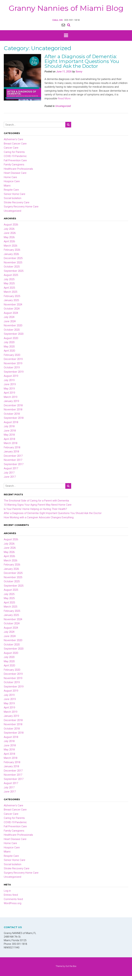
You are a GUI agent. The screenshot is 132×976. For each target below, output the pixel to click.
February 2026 (12, 249)
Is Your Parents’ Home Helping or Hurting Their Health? (35, 509)
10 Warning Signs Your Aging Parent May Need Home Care (38, 504)
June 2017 (10, 476)
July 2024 (9, 317)
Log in (7, 890)
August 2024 (11, 312)
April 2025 (9, 287)
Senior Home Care (14, 194)
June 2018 (10, 430)
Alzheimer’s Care (13, 139)
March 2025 (10, 291)
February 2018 (12, 447)
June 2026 (10, 233)
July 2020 (9, 342)
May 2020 (9, 346)
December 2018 (13, 405)
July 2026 (9, 228)
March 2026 (10, 245)
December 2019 (13, 359)
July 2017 (9, 472)
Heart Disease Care (15, 172)
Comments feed (13, 899)
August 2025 (11, 275)
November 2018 (13, 409)
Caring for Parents (14, 152)
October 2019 (12, 367)
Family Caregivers (14, 164)
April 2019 (9, 392)
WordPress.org (12, 903)
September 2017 (13, 464)
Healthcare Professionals (18, 168)
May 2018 (9, 434)
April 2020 (9, 350)
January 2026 (11, 254)
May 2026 (9, 237)
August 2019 (11, 375)
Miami (7, 185)
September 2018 (13, 417)
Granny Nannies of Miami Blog (66, 8)
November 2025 (13, 262)
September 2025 (13, 270)
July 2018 (9, 426)
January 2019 (11, 401)
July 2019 (9, 380)
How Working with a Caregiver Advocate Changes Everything (39, 517)
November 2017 (13, 459)
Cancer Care (11, 147)
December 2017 (13, 455)
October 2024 (12, 308)
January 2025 (11, 300)
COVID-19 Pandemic (15, 156)
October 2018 (12, 413)
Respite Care (11, 189)
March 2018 (10, 443)
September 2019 (13, 371)
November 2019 (13, 363)
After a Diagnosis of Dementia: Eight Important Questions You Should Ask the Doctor (82, 61)
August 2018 (11, 422)
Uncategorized (63, 106)
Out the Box (70, 966)
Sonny (79, 71)
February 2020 (12, 354)
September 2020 (13, 333)
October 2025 (12, 266)
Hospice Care (12, 181)
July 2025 (9, 279)
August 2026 (11, 224)
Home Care (10, 177)
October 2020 (12, 329)
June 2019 (10, 384)
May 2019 (9, 388)
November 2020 (13, 325)
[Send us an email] (63, 25)
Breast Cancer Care (15, 143)
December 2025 (13, 258)
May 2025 (9, 283)
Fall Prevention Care (15, 160)
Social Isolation (12, 198)
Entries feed (11, 894)
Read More (64, 98)
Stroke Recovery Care (16, 202)
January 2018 (11, 451)
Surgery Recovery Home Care (21, 206)
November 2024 (13, 304)
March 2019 (10, 397)
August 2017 (11, 468)
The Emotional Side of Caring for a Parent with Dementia (36, 500)
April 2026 (9, 241)
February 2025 (12, 296)
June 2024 (10, 321)
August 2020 (11, 338)
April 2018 (9, 439)
